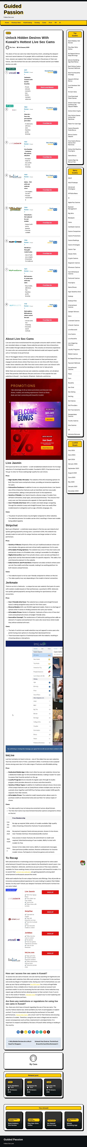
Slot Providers (72, 405)
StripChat (29, 911)
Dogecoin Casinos (74, 263)
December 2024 (73, 491)
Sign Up (50, 892)
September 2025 (73, 468)
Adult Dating (27, 22)
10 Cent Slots (72, 92)
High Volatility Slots (74, 292)
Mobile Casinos (73, 354)
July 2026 (71, 450)
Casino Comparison (74, 231)
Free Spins (71, 283)
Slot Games (72, 401)
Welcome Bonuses (74, 434)
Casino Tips (72, 249)
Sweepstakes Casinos (13, 1120)
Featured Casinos (74, 278)
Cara (13, 47)
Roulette (71, 383)
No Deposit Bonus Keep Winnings (51, 1125)
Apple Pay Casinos (74, 202)
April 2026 (71, 459)
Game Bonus (72, 155)
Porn (50, 22)
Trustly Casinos (73, 421)
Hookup (70, 296)
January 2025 (72, 486)
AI (60, 22)
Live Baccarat (72, 329)
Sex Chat (71, 387)
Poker (70, 374)
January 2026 (72, 464)
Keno (69, 316)
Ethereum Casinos (74, 267)
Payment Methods (74, 363)
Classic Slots (72, 254)
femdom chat (30, 995)
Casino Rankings (73, 240)
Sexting (37, 22)
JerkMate (28, 933)
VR (56, 22)
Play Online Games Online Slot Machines (74, 117)
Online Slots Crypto (74, 111)
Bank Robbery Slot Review (13, 1124)
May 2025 (71, 482)
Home (7, 22)
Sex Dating (71, 392)
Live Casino (72, 334)
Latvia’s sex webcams (23, 872)
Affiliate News (73, 193)
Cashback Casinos (74, 227)
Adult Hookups (73, 182)
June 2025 (71, 477)
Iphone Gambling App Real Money (72, 1125)
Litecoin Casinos (73, 325)
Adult (70, 178)
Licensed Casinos (74, 320)
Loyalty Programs (74, 349)
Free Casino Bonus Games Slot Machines (74, 143)
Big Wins (71, 213)
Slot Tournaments (74, 410)
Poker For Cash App (74, 124)
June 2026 (71, 455)
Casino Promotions (74, 236)
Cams (44, 22)
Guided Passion (13, 1139)
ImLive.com (29, 952)
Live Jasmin (30, 891)
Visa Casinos (72, 425)
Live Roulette (72, 338)
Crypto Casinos (73, 258)
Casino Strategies (74, 245)
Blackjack (71, 218)
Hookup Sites (16, 22)
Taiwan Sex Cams (22, 1015)
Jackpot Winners (73, 311)
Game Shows (72, 287)
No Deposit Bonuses (74, 358)
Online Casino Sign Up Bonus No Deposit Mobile (74, 104)
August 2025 (72, 473)
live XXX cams (35, 984)
